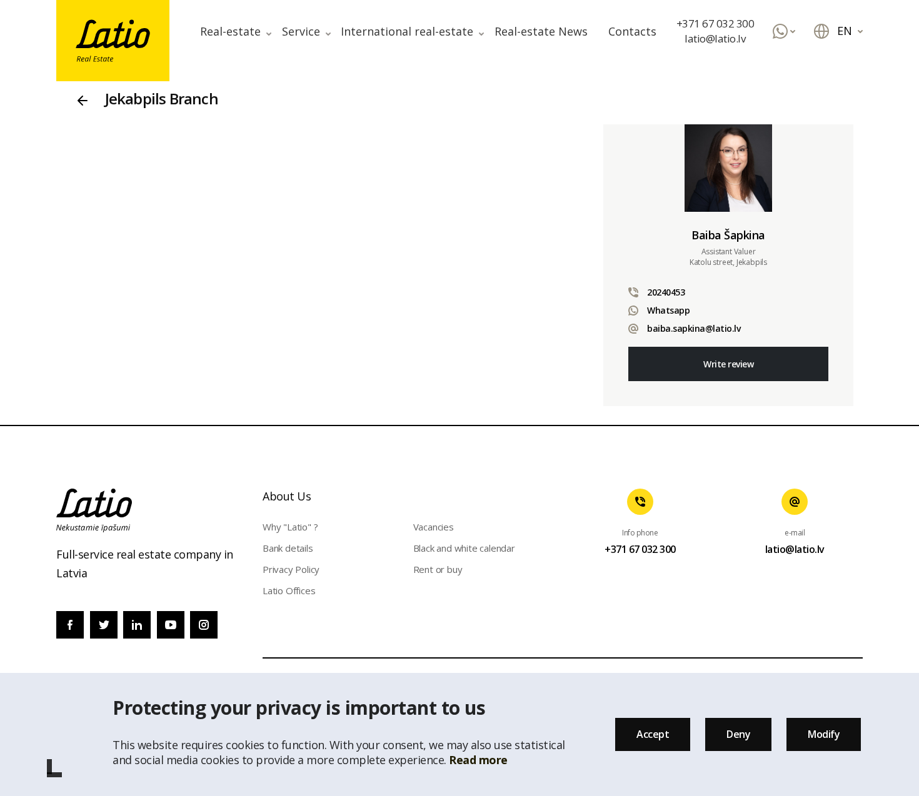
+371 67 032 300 (715, 23)
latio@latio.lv (715, 38)
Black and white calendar (464, 548)
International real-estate (407, 31)
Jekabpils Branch (161, 98)
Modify (824, 734)
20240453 (666, 292)
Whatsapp (668, 310)
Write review (728, 364)
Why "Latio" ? (290, 526)
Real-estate (230, 31)
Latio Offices (289, 590)
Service (301, 31)
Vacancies (433, 526)
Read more (478, 759)
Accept (652, 734)
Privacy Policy (291, 569)
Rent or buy (438, 569)
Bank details (288, 548)
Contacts (632, 31)
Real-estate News (541, 31)
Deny (738, 734)
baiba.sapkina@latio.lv (693, 328)
